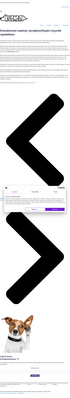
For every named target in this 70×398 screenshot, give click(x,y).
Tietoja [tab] (55, 191)
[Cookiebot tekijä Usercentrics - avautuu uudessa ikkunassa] (59, 188)
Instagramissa (34, 384)
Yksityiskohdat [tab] (35, 191)
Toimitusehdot (21, 393)
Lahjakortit (48, 25)
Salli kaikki (54, 209)
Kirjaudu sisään (65, 6)
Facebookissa (23, 384)
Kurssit (41, 25)
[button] (1, 11)
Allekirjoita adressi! (30, 82)
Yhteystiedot (66, 25)
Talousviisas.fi (10, 386)
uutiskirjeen (49, 384)
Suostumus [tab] (14, 191)
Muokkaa (34, 209)
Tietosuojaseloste (11, 393)
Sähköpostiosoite (35, 368)
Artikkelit (56, 25)
